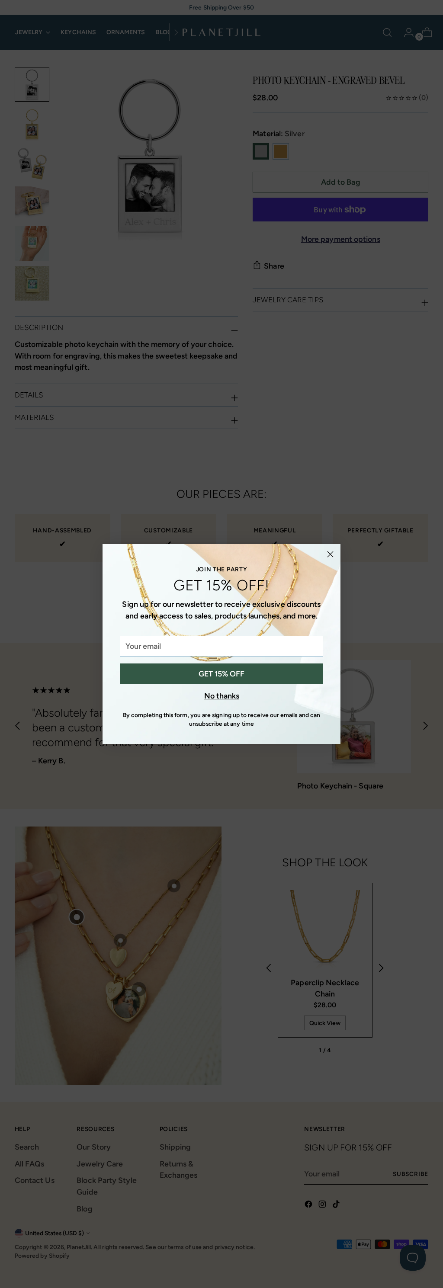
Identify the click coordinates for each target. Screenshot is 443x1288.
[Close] (330, 554)
